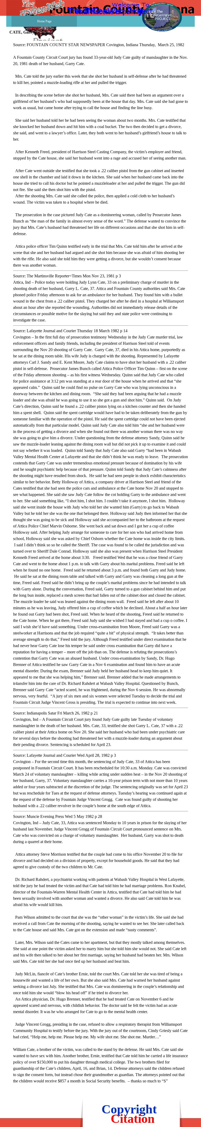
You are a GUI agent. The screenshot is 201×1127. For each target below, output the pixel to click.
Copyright (129, 1109)
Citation (133, 1118)
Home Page (44, 21)
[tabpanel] (100, 566)
